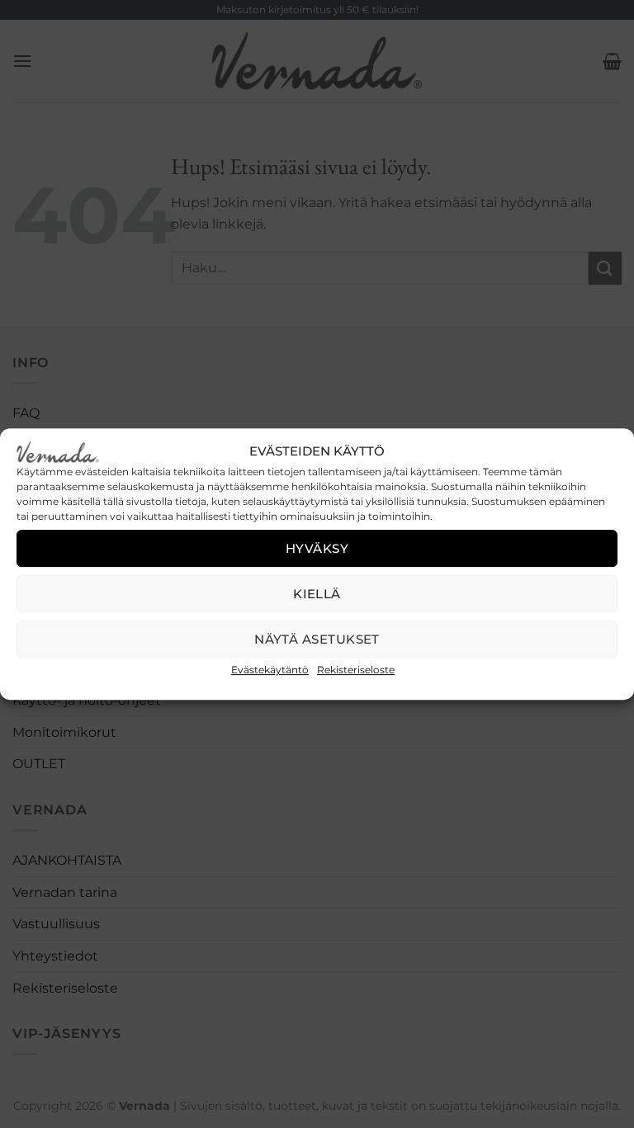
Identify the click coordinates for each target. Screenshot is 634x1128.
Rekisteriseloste (356, 669)
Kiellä (317, 594)
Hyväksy (317, 548)
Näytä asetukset (317, 639)
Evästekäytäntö (270, 669)
